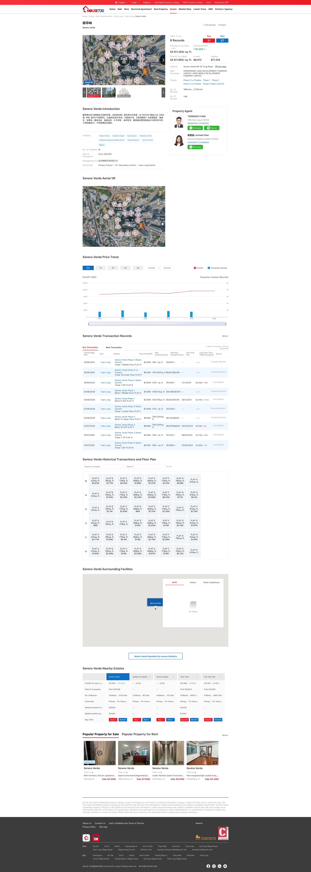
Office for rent (146, 850)
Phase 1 (206, 80)
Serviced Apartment (141, 9)
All (138, 268)
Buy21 (113, 719)
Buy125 (184, 719)
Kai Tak (96, 846)
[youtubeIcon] (225, 866)
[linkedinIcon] (219, 866)
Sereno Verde (121, 360)
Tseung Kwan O (131, 846)
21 (209, 40)
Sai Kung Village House (208, 846)
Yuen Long (105, 362)
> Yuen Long (118, 16)
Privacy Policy (89, 827)
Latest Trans (199, 9)
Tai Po (106, 846)
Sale (120, 9)
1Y (101, 268)
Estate (173, 9)
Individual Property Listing (167, 2)
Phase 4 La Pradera (192, 84)
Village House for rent (126, 850)
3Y (113, 268)
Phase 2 (215, 80)
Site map (103, 827)
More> (225, 336)
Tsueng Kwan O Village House (126, 859)
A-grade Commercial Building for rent (172, 850)
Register (147, 2)
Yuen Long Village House (102, 850)
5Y (125, 268)
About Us (87, 823)
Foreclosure (97, 855)
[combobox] (151, 267)
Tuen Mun (176, 846)
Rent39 (218, 719)
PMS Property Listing (192, 2)
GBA (210, 9)
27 (222, 40)
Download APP (221, 2)
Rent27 (123, 719)
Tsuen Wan (162, 846)
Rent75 (194, 719)
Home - (85, 16)
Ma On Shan (148, 846)
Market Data (185, 9)
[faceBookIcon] (208, 866)
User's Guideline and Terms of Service (126, 823)
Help (208, 2)
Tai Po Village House (101, 859)
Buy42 (208, 719)
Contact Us (100, 823)
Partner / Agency (224, 9)
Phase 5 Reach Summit (213, 84)
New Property (161, 9)
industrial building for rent (202, 850)
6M (88, 268)
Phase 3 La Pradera (192, 80)
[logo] (93, 9)
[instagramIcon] (214, 866)
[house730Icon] (86, 838)
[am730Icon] (94, 838)
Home (112, 9)
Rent (126, 9)
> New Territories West (103, 16)
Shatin (117, 846)
